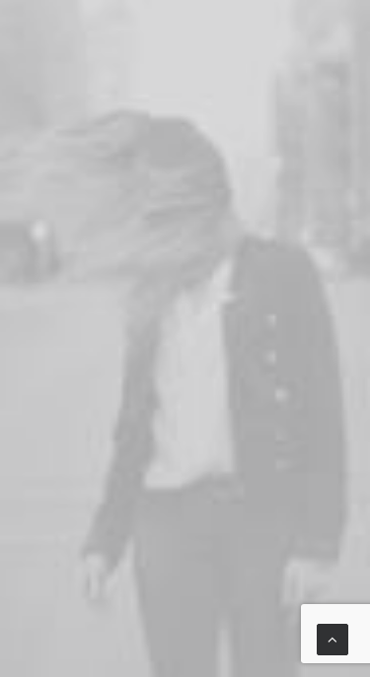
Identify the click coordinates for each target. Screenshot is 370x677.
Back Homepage (193, 576)
